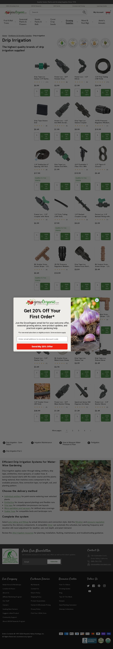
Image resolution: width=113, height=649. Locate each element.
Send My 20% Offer (42, 346)
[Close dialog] (97, 300)
